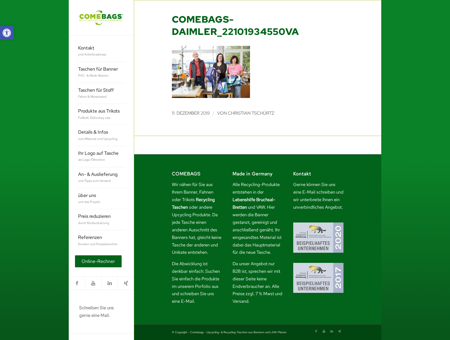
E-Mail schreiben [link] (318, 192)
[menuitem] (101, 51)
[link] (7, 33)
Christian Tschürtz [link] (251, 113)
